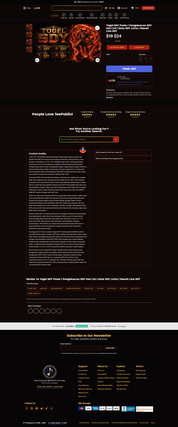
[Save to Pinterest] (47, 311)
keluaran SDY (49, 162)
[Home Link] (36, 8)
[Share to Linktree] (41, 311)
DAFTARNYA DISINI (117, 47)
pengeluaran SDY (76, 218)
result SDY (42, 246)
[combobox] (74, 8)
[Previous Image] (37, 60)
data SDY (46, 260)
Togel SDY (32, 157)
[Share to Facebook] (36, 311)
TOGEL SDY (129, 68)
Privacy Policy (84, 353)
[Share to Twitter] (30, 311)
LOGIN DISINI (139, 47)
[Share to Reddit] (53, 311)
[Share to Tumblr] (59, 311)
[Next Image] (97, 60)
